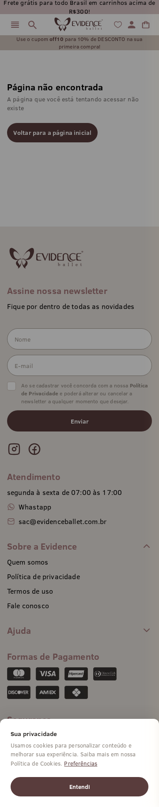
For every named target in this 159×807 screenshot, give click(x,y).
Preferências (80, 763)
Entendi (79, 787)
